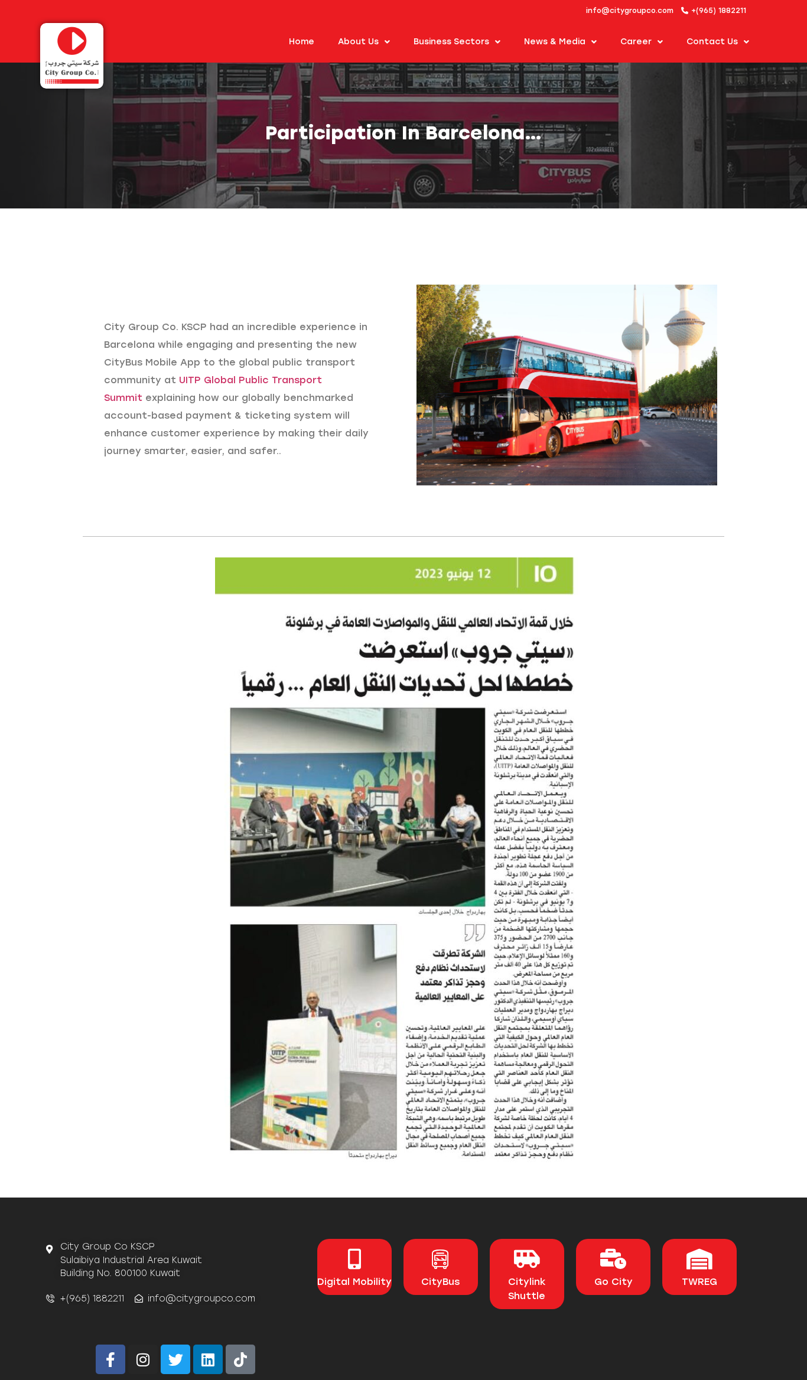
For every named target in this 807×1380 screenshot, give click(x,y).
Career (636, 42)
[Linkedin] (208, 1359)
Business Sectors (451, 42)
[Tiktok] (240, 1359)
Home (301, 42)
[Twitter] (175, 1359)
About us (358, 42)
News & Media (554, 42)
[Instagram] (143, 1359)
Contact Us (712, 42)
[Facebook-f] (110, 1359)
